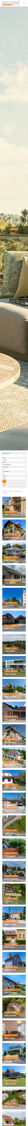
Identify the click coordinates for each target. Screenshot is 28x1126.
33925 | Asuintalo (10, 788)
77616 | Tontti (9, 606)
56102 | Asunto (10, 628)
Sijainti (4, 462)
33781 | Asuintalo (10, 765)
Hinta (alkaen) (5, 467)
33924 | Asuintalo (10, 856)
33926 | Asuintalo (10, 810)
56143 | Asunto (10, 947)
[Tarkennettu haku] (4, 485)
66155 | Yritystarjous (11, 879)
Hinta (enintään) (6, 471)
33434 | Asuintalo (10, 674)
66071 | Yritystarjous (11, 515)
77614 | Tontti (9, 1106)
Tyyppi (4, 458)
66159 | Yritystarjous (11, 537)
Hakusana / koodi (6, 453)
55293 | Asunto (10, 1038)
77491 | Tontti (9, 901)
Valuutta (4, 475)
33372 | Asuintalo (10, 719)
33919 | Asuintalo (10, 970)
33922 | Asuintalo (10, 560)
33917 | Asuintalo (10, 993)
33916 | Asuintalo (10, 1015)
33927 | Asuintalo (10, 697)
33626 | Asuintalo (10, 583)
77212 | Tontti (9, 833)
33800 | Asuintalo (10, 742)
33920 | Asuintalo (10, 924)
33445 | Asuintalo (10, 1084)
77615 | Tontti (9, 651)
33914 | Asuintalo (10, 1061)
